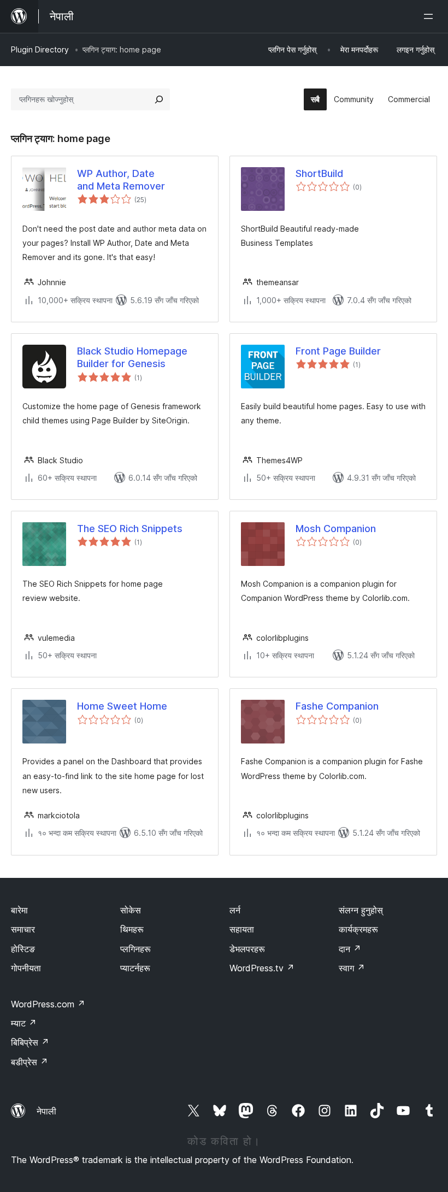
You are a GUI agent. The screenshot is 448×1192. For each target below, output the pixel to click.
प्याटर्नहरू (135, 968)
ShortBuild (319, 173)
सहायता (241, 929)
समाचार (23, 929)
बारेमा (19, 910)
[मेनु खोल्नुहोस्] (430, 16)
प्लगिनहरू (135, 948)
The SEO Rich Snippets (129, 528)
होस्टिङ (23, 948)
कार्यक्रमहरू (358, 929)
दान (350, 948)
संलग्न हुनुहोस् (361, 910)
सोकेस (130, 910)
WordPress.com (48, 1004)
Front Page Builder (338, 351)
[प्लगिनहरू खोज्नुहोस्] (159, 99)
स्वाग (352, 968)
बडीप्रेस (29, 1062)
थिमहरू (132, 929)
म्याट (24, 1023)
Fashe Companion (337, 706)
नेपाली (46, 1111)
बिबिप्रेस (30, 1042)
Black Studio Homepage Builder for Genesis (132, 357)
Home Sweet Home (122, 706)
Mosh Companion (336, 528)
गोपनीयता (26, 968)
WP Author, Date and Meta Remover (121, 180)
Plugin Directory (40, 49)
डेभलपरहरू (247, 948)
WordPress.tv (261, 968)
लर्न (234, 910)
